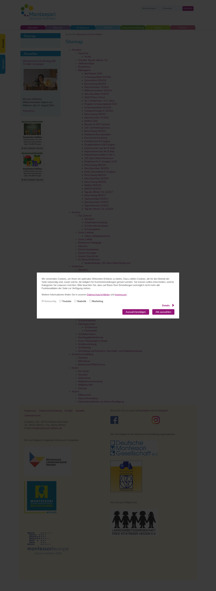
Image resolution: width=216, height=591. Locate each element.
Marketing (97, 301)
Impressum (121, 294)
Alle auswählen (163, 312)
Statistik (81, 301)
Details (166, 305)
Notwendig (50, 301)
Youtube (66, 301)
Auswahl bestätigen (136, 312)
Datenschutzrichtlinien (98, 294)
